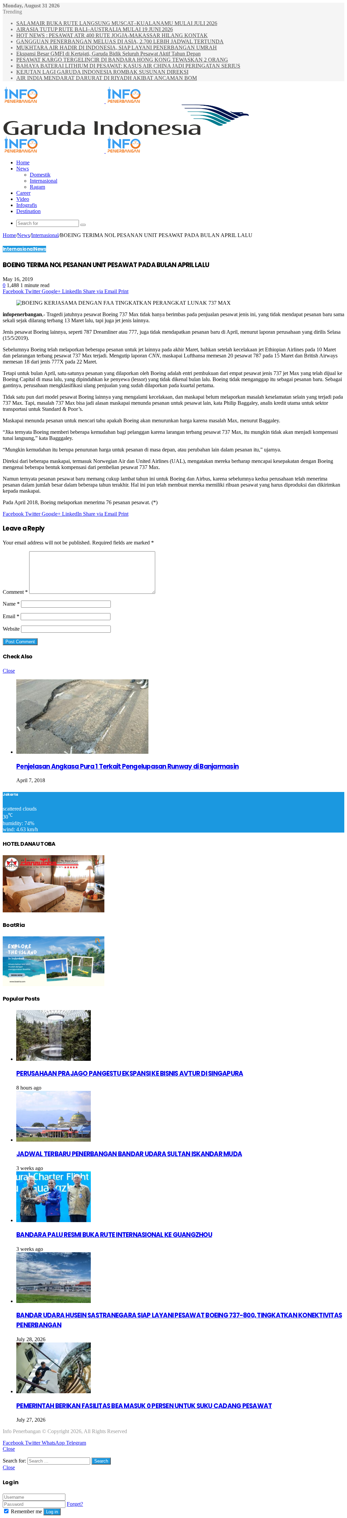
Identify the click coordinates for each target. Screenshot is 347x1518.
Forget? (75, 1504)
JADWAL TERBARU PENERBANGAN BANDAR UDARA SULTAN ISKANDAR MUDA (129, 1154)
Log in (52, 1511)
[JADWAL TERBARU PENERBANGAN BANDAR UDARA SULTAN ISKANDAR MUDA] (53, 1140)
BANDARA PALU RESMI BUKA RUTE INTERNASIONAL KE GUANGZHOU (114, 1234)
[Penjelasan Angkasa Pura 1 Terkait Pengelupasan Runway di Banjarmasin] (82, 752)
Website (11, 629)
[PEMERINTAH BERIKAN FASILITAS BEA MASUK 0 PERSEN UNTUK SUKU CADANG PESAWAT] (53, 1391)
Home (22, 162)
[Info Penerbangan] (105, 101)
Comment (15, 592)
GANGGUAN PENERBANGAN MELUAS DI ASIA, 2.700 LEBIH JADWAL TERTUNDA (120, 41)
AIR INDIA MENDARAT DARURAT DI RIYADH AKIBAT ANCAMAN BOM (106, 78)
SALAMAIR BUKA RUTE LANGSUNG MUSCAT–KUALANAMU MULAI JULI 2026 (116, 23)
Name (11, 604)
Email (11, 616)
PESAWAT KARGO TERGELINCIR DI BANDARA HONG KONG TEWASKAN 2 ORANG (122, 60)
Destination (28, 211)
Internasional (43, 181)
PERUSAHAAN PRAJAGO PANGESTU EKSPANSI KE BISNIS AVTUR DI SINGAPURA (129, 1073)
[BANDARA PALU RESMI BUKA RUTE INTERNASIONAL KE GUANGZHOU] (53, 1220)
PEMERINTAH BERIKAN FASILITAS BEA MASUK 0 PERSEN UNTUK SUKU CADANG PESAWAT (144, 1405)
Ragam (37, 187)
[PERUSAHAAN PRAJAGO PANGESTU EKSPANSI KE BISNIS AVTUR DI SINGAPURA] (53, 1059)
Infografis (26, 205)
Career (23, 193)
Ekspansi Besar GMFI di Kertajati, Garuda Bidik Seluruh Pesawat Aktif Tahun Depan (108, 53)
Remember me (26, 1511)
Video (22, 199)
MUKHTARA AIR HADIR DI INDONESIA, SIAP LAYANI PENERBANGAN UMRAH (116, 47)
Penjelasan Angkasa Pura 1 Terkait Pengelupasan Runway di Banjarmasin (127, 766)
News (22, 168)
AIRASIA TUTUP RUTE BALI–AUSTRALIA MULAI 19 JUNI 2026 (94, 29)
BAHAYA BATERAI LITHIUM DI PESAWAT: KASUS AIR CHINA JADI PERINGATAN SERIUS (128, 66)
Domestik (40, 175)
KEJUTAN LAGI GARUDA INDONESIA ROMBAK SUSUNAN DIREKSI (102, 72)
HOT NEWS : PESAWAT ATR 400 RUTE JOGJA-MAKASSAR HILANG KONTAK (112, 35)
